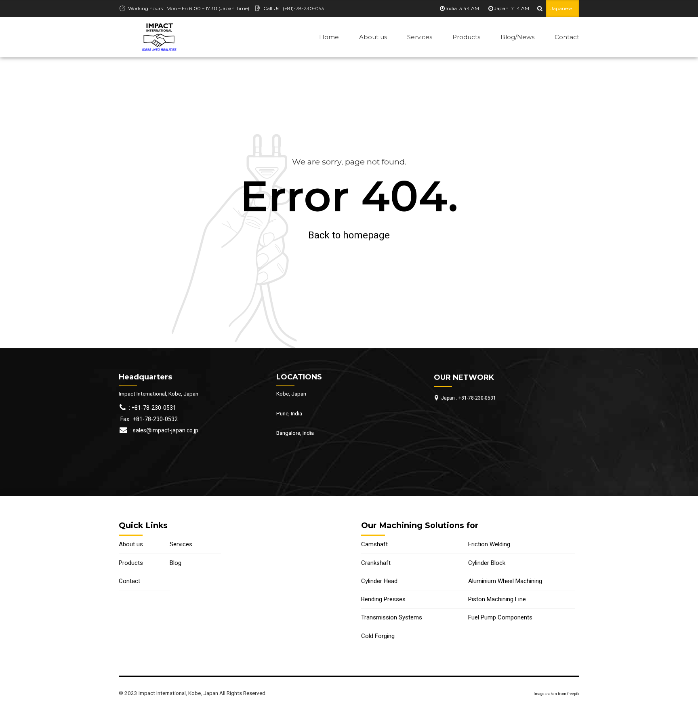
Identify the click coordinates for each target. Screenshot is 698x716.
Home (329, 37)
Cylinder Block (486, 562)
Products (466, 37)
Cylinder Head (379, 581)
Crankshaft (376, 562)
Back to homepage (349, 235)
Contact (567, 37)
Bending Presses (383, 599)
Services (419, 37)
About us (373, 37)
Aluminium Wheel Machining (505, 581)
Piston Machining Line (497, 599)
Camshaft (374, 544)
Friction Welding (489, 544)
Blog (175, 562)
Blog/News (517, 37)
